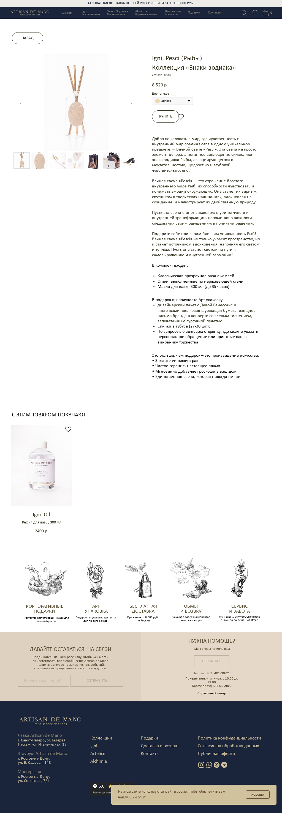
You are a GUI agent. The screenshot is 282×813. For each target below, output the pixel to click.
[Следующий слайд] (131, 103)
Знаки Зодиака (117, 11)
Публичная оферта (216, 753)
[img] (265, 13)
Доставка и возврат (160, 746)
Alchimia (141, 11)
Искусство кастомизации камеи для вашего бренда (46, 619)
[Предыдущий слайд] (21, 103)
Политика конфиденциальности (229, 738)
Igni (84, 11)
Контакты (214, 12)
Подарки (194, 12)
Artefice (97, 753)
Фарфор (66, 13)
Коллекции (173, 11)
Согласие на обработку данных (228, 746)
